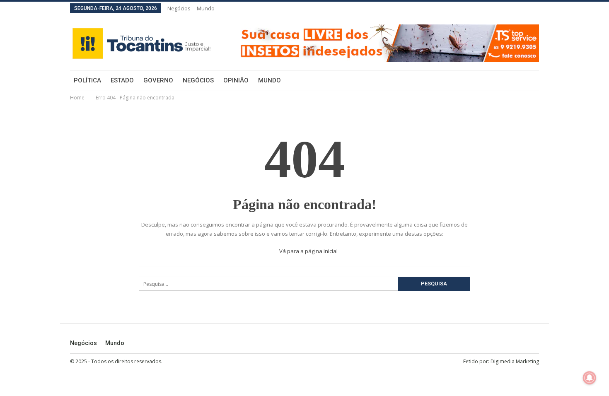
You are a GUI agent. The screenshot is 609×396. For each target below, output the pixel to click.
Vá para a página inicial (308, 251)
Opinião (236, 80)
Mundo (206, 8)
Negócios (179, 8)
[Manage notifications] (589, 377)
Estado (122, 80)
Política (87, 80)
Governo (158, 80)
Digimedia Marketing (515, 361)
